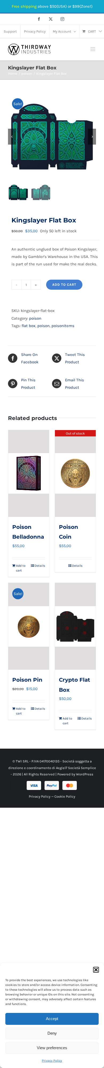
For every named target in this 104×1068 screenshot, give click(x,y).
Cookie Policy (64, 796)
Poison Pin (27, 680)
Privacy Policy (52, 1060)
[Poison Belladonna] (28, 473)
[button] (96, 969)
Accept (52, 1018)
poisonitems (62, 325)
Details (40, 565)
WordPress (84, 774)
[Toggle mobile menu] (93, 49)
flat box (28, 325)
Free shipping (24, 6)
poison (35, 318)
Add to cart (64, 285)
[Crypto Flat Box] (75, 626)
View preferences (52, 1047)
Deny (52, 1033)
